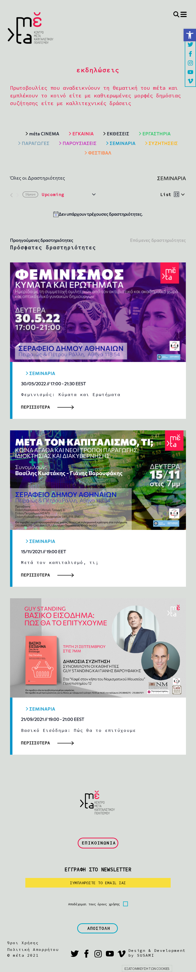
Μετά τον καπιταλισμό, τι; (60, 562)
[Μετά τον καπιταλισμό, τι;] (98, 480)
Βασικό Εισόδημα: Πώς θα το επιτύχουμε (78, 730)
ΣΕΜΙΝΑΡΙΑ (42, 373)
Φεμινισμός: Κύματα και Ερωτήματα (70, 394)
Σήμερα (30, 194)
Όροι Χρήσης (23, 942)
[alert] (98, 214)
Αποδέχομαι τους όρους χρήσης (94, 904)
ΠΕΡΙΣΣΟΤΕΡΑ (35, 407)
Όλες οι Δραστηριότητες (37, 178)
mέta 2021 (26, 955)
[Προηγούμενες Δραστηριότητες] (11, 195)
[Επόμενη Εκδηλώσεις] (17, 195)
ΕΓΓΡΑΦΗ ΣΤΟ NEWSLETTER (98, 869)
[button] (190, 35)
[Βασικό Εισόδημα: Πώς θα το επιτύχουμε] (98, 648)
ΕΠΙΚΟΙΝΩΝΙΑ (99, 843)
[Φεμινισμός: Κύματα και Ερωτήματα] (98, 312)
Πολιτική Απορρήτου (33, 949)
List (165, 194)
